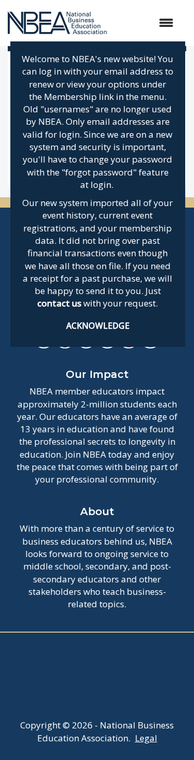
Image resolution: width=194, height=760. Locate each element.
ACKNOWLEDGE (97, 325)
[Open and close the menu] (145, 23)
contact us (59, 303)
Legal (146, 738)
